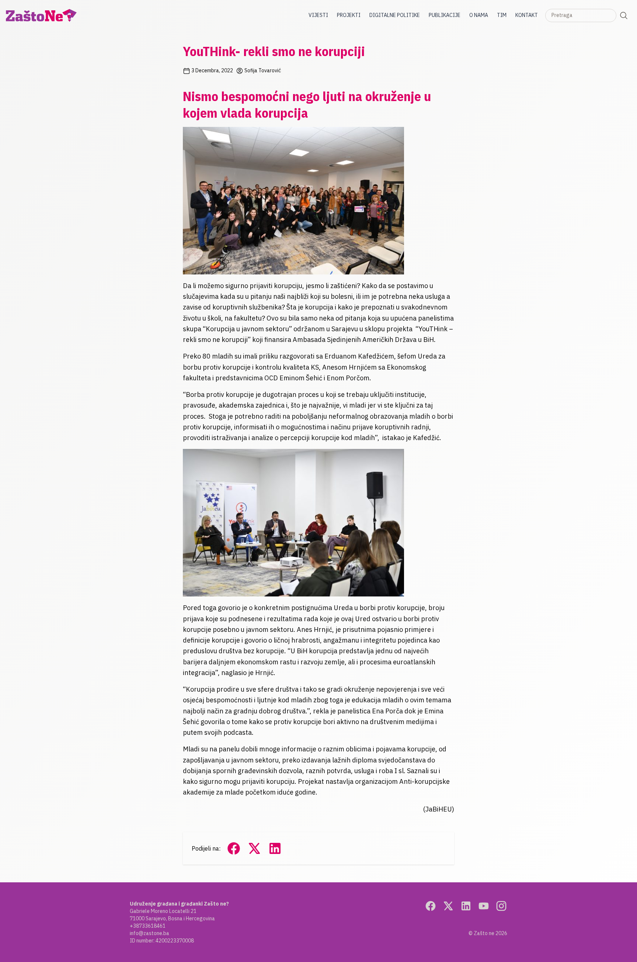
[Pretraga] (623, 15)
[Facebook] (430, 906)
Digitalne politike (394, 15)
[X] (448, 906)
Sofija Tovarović (262, 70)
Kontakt (526, 15)
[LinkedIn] (466, 906)
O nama (478, 15)
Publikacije (444, 15)
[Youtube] (484, 906)
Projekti (349, 15)
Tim (502, 15)
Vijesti (318, 15)
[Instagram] (501, 906)
